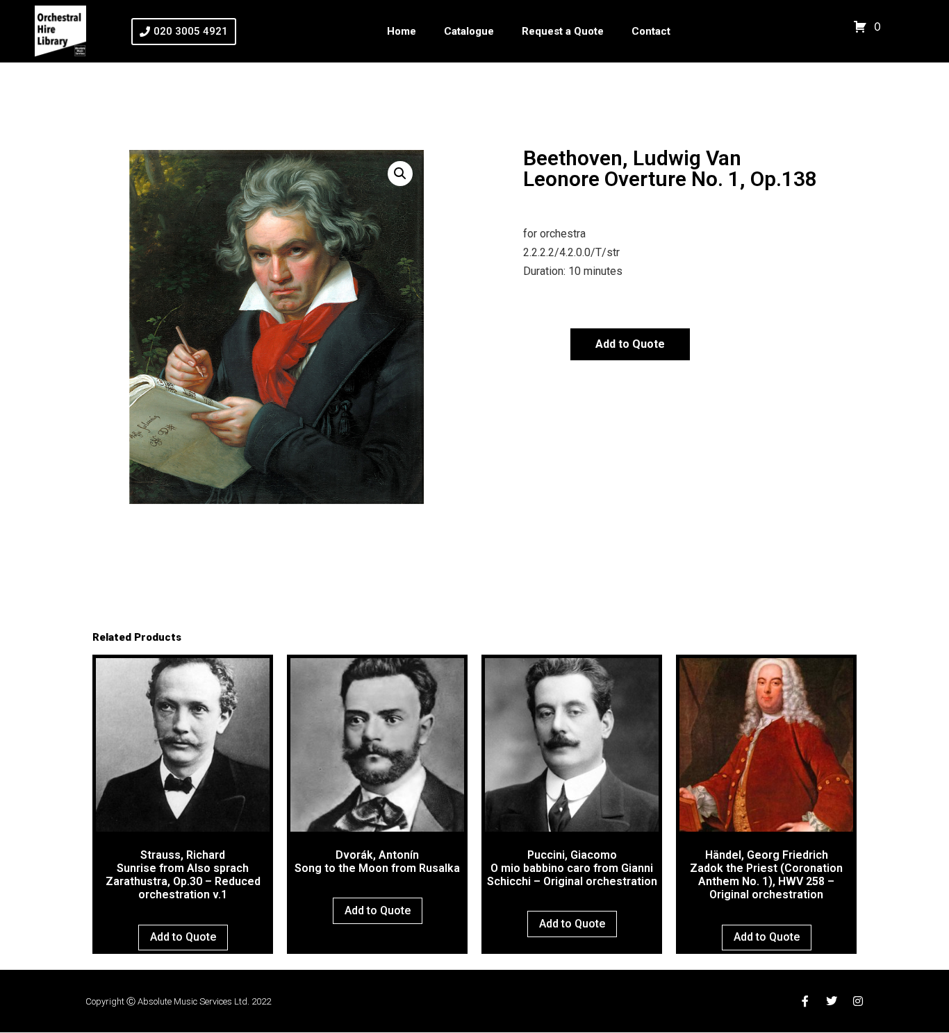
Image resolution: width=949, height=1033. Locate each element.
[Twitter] (831, 1001)
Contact (651, 31)
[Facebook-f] (805, 1001)
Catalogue (469, 31)
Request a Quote (563, 31)
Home (401, 31)
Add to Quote (630, 344)
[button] (400, 173)
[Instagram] (858, 1001)
